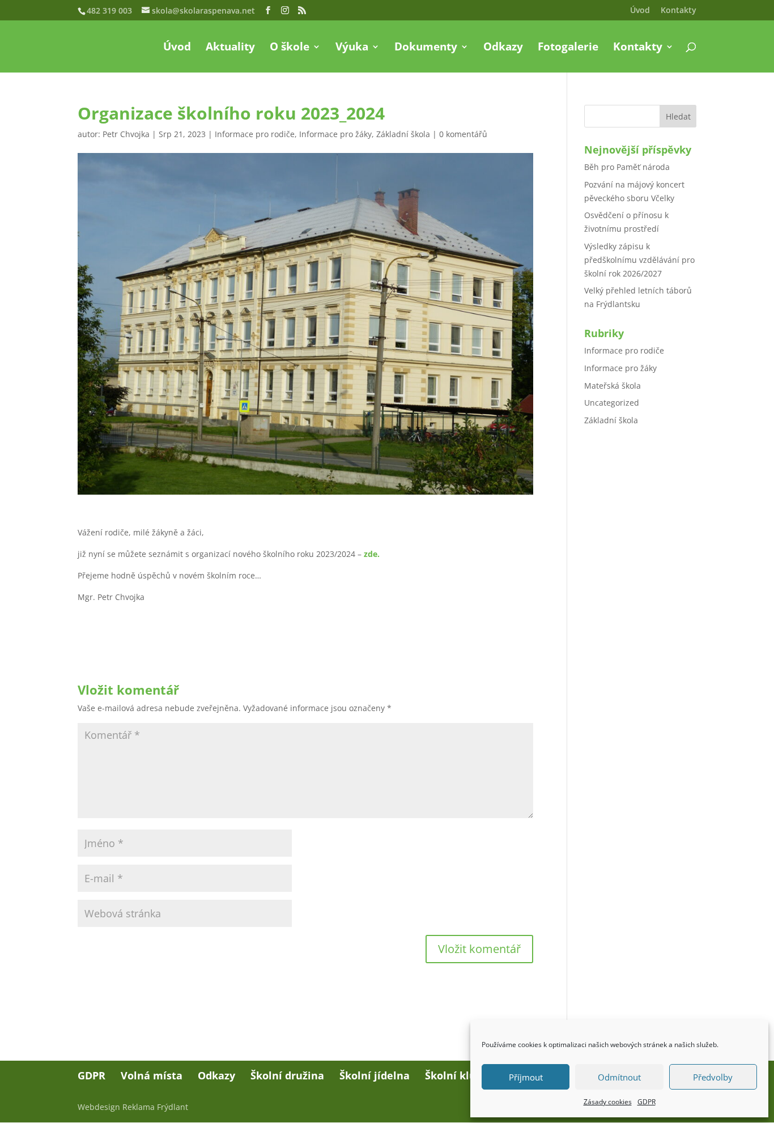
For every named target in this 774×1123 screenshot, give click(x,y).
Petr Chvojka (126, 134)
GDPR (646, 1102)
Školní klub (453, 1075)
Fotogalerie (568, 48)
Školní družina (287, 1075)
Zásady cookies (608, 1102)
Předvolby (713, 1077)
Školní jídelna (374, 1075)
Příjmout (526, 1077)
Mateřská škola (612, 385)
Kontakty (678, 10)
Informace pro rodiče (255, 134)
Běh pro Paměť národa (627, 166)
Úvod (640, 10)
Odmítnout (619, 1077)
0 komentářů (463, 134)
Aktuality (230, 48)
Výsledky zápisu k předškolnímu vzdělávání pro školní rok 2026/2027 (639, 260)
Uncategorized (611, 402)
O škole (289, 48)
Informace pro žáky (335, 134)
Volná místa (151, 1075)
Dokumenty (425, 48)
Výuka (351, 48)
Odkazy (503, 48)
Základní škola (403, 134)
